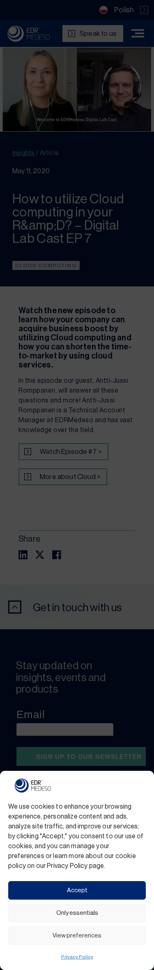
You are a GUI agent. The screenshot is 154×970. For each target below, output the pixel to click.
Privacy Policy (77, 956)
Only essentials (77, 913)
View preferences (77, 936)
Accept (77, 890)
